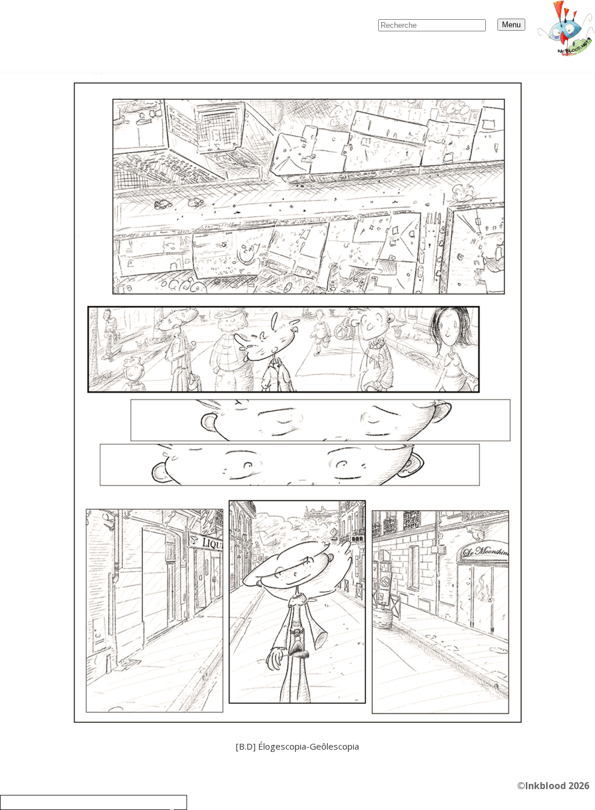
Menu (511, 24)
